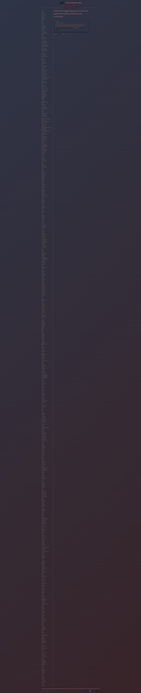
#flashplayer (44, 306)
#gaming (43, 326)
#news (43, 463)
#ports (43, 516)
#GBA (43, 63)
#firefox (43, 303)
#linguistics (44, 399)
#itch (42, 381)
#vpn (42, 653)
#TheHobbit (44, 136)
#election (43, 282)
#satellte (43, 563)
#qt (42, 533)
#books (43, 195)
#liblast (43, 397)
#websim (43, 663)
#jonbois (43, 386)
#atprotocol (44, 172)
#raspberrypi (44, 538)
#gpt (42, 346)
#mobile (43, 443)
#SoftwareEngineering (46, 130)
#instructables (44, 372)
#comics (43, 238)
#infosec (43, 370)
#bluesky (43, 193)
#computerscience (45, 241)
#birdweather (44, 184)
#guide (43, 349)
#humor (43, 363)
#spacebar (43, 588)
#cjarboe (43, 225)
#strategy (43, 600)
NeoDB (57, 21)
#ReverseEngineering (45, 122)
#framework (44, 315)
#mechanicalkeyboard (46, 427)
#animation (44, 159)
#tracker (43, 626)
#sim (42, 574)
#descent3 (43, 263)
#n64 (43, 455)
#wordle (43, 673)
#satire (43, 564)
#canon (43, 206)
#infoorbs (43, 369)
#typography (44, 642)
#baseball (43, 178)
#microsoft (43, 437)
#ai (42, 156)
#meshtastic (44, 432)
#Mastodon (44, 93)
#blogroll (43, 191)
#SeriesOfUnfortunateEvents (47, 127)
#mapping (43, 416)
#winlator (43, 672)
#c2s (42, 204)
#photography (44, 496)
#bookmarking (44, 194)
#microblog (44, 436)
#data (43, 251)
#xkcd (43, 678)
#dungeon (43, 275)
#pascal (43, 487)
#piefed (43, 499)
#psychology (44, 526)
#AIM (43, 23)
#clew (43, 228)
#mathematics (44, 424)
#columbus (44, 236)
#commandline (44, 239)
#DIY (42, 47)
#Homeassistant (44, 73)
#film (42, 302)
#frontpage (44, 316)
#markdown (44, 419)
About (67, 7)
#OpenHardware (44, 106)
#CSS (43, 36)
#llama (43, 407)
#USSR (43, 140)
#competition (44, 240)
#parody (43, 486)
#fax (42, 296)
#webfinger (44, 661)
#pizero (43, 503)
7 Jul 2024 (57, 22)
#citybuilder (44, 224)
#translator (44, 629)
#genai (43, 328)
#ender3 (43, 290)
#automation (44, 174)
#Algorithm (44, 27)
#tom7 (43, 622)
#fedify (43, 298)
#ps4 (42, 525)
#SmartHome (44, 128)
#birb (42, 181)
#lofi (42, 409)
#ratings (43, 539)
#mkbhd (43, 441)
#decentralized (44, 259)
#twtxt (43, 638)
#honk (43, 361)
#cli (42, 229)
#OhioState (44, 104)
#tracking (43, 627)
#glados (43, 335)
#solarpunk (44, 585)
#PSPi (43, 112)
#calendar (43, 205)
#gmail (43, 337)
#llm (42, 408)
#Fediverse (43, 60)
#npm (43, 471)
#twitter (43, 637)
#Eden (43, 51)
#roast (43, 554)
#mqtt (43, 451)
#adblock (43, 152)
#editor (43, 280)
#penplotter (44, 493)
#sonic (43, 587)
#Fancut (43, 59)
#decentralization (45, 258)
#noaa (43, 465)
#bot (42, 197)
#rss (42, 559)
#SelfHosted (44, 126)
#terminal (43, 611)
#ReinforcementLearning (46, 118)
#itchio (43, 382)
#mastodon (44, 421)
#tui (42, 631)
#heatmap (43, 357)
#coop (43, 245)
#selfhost (43, 571)
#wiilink (43, 666)
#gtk (42, 348)
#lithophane (44, 406)
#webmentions (44, 662)
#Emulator (43, 55)
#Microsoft (43, 96)
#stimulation (44, 599)
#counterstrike (44, 246)
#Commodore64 (44, 44)
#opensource (76, 27)
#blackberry (44, 186)
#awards (43, 175)
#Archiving (43, 32)
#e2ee (43, 276)
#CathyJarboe (44, 37)
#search (43, 566)
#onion (43, 476)
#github (43, 332)
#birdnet (43, 182)
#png (42, 507)
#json (43, 387)
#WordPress (44, 147)
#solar (43, 584)
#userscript (44, 645)
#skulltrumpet (44, 576)
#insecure (43, 371)
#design (43, 264)
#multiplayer (44, 452)
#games (43, 325)
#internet (43, 373)
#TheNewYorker (44, 137)
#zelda (43, 684)
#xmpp (43, 679)
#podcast (43, 508)
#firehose (43, 304)
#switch (43, 606)
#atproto (43, 171)
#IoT (42, 80)
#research (43, 544)
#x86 (43, 675)
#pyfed (43, 530)
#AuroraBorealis (44, 33)
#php (42, 497)
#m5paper (43, 413)
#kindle (43, 391)
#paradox (43, 485)
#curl (42, 249)
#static (43, 595)
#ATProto (43, 25)
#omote (43, 475)
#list (42, 404)
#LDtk (43, 83)
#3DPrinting (44, 15)
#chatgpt (43, 215)
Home (43, 690)
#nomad (43, 466)
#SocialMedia (44, 129)
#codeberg (43, 234)
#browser (43, 200)
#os (42, 480)
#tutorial (43, 632)
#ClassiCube (44, 40)
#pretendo (43, 520)
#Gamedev (43, 67)
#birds (43, 183)
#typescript (44, 639)
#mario (43, 418)
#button (43, 203)
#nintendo (43, 464)
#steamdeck (44, 598)
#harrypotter (44, 354)
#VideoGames (44, 144)
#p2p (42, 482)
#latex (43, 395)
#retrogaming (44, 548)
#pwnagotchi (44, 529)
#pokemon (43, 510)
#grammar (43, 347)
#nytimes (43, 472)
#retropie (43, 550)
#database (43, 252)
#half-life (43, 351)
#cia (42, 220)
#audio (43, 173)
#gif (42, 329)
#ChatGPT (43, 38)
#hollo (43, 359)
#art (42, 168)
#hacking (43, 350)
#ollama (43, 474)
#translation (44, 628)
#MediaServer (44, 95)
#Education (44, 52)
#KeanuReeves (44, 82)
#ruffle (43, 560)
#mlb (42, 442)
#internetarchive (44, 374)
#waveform (44, 654)
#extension (44, 293)
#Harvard (43, 72)
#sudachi (43, 603)
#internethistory (44, 375)
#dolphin (43, 271)
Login (74, 7)
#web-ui (43, 659)
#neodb (43, 458)
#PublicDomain (44, 116)
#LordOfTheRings (45, 88)
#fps (42, 314)
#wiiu (42, 667)
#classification (44, 226)
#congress (43, 242)
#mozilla (43, 450)
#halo (43, 352)
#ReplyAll (43, 119)
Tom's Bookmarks (73, 3)
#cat (42, 208)
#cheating (43, 216)
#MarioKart (44, 92)
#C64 (43, 34)
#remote (43, 543)
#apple (43, 163)
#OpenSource (44, 107)
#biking (43, 180)
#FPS (43, 57)
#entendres (44, 291)
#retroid (43, 549)
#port (43, 514)
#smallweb (43, 578)
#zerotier (43, 685)
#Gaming (43, 68)
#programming (44, 522)
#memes (43, 431)
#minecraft (44, 438)
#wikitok (43, 671)
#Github (43, 69)
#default (43, 260)
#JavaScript (44, 81)
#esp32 (43, 292)
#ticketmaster (44, 619)
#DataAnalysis (44, 48)
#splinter (43, 589)
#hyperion (43, 364)
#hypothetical (44, 365)
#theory (43, 617)
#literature (43, 405)
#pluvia (43, 506)
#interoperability (44, 376)
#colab (43, 235)
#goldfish (43, 341)
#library (43, 398)
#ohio (43, 473)
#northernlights (44, 470)
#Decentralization (45, 50)
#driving (43, 273)
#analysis (43, 157)
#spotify (43, 592)
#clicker (43, 230)
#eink (43, 281)
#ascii (43, 169)
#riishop (43, 553)
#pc (42, 488)
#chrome (43, 219)
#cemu (43, 212)
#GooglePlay (44, 71)
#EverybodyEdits (45, 56)
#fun (42, 318)
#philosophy (44, 495)
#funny (43, 319)
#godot (43, 339)
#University (44, 141)
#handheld (43, 353)
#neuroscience (44, 462)
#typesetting (44, 640)
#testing (43, 615)
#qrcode (43, 532)
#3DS (43, 16)
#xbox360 (43, 677)
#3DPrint (43, 14)
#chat (43, 214)
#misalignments (44, 440)
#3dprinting (44, 18)
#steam (43, 597)
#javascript (44, 383)
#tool (42, 623)
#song (43, 586)
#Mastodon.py (44, 94)
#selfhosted (44, 572)
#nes (42, 459)
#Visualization (44, 145)
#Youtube (43, 148)
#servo (43, 573)
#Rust (43, 123)
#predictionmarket (45, 518)
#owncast (43, 481)
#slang (43, 577)
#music (43, 453)
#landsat (43, 393)
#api (42, 161)
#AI (42, 21)
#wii (42, 665)
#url (42, 644)
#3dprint (43, 17)
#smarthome (44, 581)
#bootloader (44, 196)
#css (42, 248)
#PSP (43, 111)
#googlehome (44, 343)
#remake (43, 542)
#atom (43, 170)
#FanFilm (43, 58)
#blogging (43, 190)
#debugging (44, 257)
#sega (43, 570)
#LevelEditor (44, 85)
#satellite (43, 562)
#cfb (42, 213)
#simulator (43, 575)
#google (43, 342)
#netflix (43, 460)
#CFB (43, 35)
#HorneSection (44, 74)
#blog (43, 189)
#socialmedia (44, 583)
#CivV (43, 39)
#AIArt (43, 22)
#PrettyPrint (44, 114)
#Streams (43, 133)
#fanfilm (43, 295)
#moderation (44, 447)
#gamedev (43, 324)
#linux (43, 403)
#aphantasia (44, 160)
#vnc (42, 651)
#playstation (44, 505)
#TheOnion (43, 138)
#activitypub (44, 151)
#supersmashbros (45, 604)
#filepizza (43, 301)
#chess (43, 217)
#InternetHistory (44, 79)
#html (43, 362)
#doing (43, 270)
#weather (43, 655)
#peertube (43, 492)
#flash (43, 305)
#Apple (43, 29)
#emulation (44, 285)
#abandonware (44, 149)
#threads (43, 618)
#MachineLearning (45, 90)
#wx (42, 674)
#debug (43, 256)
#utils (43, 649)
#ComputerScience (45, 45)
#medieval (43, 428)
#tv (42, 633)
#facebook (43, 294)
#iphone (43, 380)
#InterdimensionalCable (46, 77)
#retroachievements (45, 547)
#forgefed (43, 309)
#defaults (43, 261)
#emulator (43, 286)
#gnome (43, 338)
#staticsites (44, 596)
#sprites (43, 593)
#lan (42, 392)
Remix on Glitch (94, 691)
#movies (43, 449)
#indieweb (43, 368)
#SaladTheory (44, 124)
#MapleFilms (44, 91)
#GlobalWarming (45, 70)
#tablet (43, 607)
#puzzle (43, 527)
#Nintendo (43, 101)
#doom (43, 272)
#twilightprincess (45, 634)
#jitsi (42, 385)
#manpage (43, 414)
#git (42, 331)
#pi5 (42, 498)
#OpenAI (43, 105)
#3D (42, 12)
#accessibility (44, 150)
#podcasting (44, 509)
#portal (43, 515)
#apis (43, 162)
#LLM (43, 84)
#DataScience (44, 49)
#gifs (42, 330)
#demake (43, 262)
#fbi (42, 297)
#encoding (43, 287)
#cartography (44, 207)
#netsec (43, 461)
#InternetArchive (45, 78)
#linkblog (43, 402)
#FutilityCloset (44, 62)
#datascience (44, 253)
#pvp (42, 528)
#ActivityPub (44, 26)
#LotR (43, 89)
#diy (42, 269)
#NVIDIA (43, 100)
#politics (43, 511)
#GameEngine (44, 66)
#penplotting (44, 494)
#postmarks (44, 517)
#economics (44, 279)
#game (43, 320)
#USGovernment (44, 139)
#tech (43, 609)
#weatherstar (44, 656)
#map (43, 415)
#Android (43, 28)
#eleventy (43, 283)
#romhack (43, 555)
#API (42, 24)
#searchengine (44, 567)
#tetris (43, 616)
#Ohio (43, 103)
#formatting (44, 312)
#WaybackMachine (45, 146)
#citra (43, 223)
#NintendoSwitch (45, 102)
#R (42, 117)
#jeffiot (43, 384)
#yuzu (43, 683)
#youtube (43, 682)
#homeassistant (44, 360)
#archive (43, 164)
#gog (43, 340)
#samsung (43, 561)
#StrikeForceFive (45, 134)
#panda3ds (44, 484)
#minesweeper (44, 439)
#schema (43, 565)
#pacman (43, 483)
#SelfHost (43, 125)
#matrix (43, 425)
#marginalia (44, 417)
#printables (44, 521)
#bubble (43, 202)
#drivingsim (44, 274)
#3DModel (43, 13)
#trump (43, 630)
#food (43, 308)
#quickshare (44, 536)
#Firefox (43, 61)
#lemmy (43, 396)
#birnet (43, 185)
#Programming (44, 115)
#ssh (42, 594)
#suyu (43, 605)
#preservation (44, 519)
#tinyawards (44, 621)
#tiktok (43, 620)
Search (70, 7)
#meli (43, 429)
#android (43, 158)
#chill (43, 218)
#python (43, 531)
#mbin (43, 426)
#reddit (43, 541)
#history (43, 358)
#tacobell (43, 608)
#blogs (43, 192)
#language (43, 394)
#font (43, 307)
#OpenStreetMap (45, 108)
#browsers (43, 201)
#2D (42, 11)
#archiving (43, 167)
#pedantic (43, 491)
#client (43, 231)
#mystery (43, 454)
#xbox (43, 676)
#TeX (42, 135)
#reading (43, 540)
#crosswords (44, 247)
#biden (43, 179)
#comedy (43, 237)
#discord (43, 268)
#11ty (42, 10)
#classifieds (44, 227)
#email (43, 284)
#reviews (43, 552)
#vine (43, 650)
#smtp (43, 582)
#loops (43, 410)
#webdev (43, 660)
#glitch (43, 336)
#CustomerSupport (45, 46)
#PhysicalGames (45, 113)
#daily (43, 250)
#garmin (43, 327)
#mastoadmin (44, 420)
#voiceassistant (44, 652)
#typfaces (43, 641)
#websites (43, 664)
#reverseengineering (45, 551)
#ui (42, 643)
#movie (43, 448)
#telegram (43, 610)
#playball (43, 504)
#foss (43, 313)
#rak (42, 537)
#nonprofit (43, 469)
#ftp (42, 317)
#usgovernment (44, 648)
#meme (43, 430)
